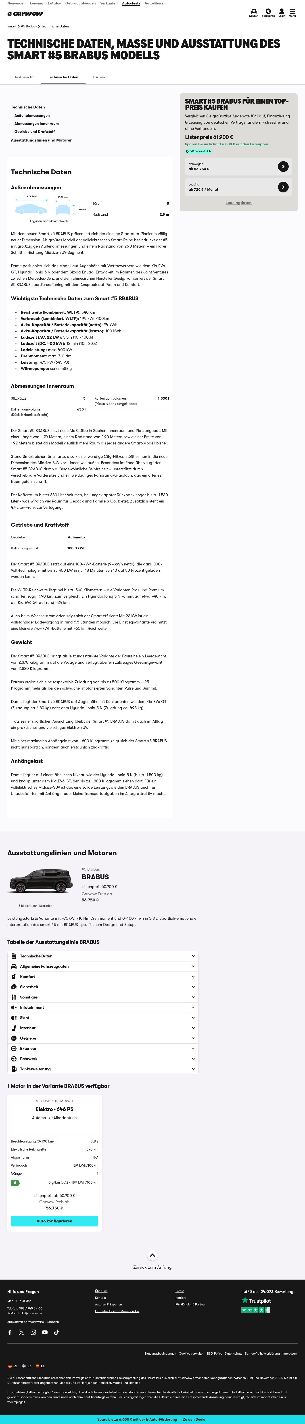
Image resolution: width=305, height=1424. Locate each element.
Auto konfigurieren (54, 1221)
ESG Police (214, 1353)
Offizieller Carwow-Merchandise (117, 1311)
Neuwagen (16, 3)
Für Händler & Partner (190, 1304)
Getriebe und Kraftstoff (35, 132)
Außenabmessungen (32, 116)
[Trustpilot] (269, 1305)
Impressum (290, 1353)
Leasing (36, 3)
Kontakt (100, 1297)
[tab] (24, 77)
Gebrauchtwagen (80, 3)
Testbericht (24, 77)
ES (43, 1366)
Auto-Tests (131, 3)
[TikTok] (56, 1334)
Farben (99, 77)
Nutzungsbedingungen (160, 1353)
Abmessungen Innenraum (37, 124)
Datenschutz (233, 1353)
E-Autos (54, 3)
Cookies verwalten (191, 1353)
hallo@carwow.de (30, 1313)
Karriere (180, 1297)
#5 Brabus (29, 26)
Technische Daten (63, 77)
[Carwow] (25, 14)
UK (29, 1366)
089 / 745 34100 (30, 1308)
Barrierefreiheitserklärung (262, 1353)
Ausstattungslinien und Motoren (42, 140)
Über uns (101, 1291)
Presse (179, 1291)
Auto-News (154, 3)
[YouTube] (45, 1334)
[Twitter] (22, 1334)
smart (12, 26)
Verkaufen (109, 3)
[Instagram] (34, 1334)
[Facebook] (10, 1334)
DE (16, 1366)
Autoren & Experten (108, 1304)
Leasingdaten (239, 202)
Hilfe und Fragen (23, 1291)
